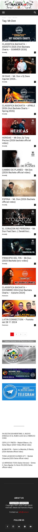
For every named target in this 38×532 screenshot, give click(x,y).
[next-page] (25, 334)
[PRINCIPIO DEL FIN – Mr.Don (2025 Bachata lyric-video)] (19, 246)
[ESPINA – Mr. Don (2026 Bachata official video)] (19, 188)
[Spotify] (25, 527)
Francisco (5, 295)
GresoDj (4, 52)
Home (4, 17)
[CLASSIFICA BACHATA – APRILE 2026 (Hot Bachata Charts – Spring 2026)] (19, 94)
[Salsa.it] (19, 5)
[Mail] (19, 527)
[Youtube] (30, 527)
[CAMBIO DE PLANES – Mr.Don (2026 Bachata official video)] (19, 158)
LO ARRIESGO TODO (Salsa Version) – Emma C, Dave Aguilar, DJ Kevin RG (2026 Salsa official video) (18, 465)
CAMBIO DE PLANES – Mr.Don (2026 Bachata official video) (17, 171)
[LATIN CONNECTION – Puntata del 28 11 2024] (19, 308)
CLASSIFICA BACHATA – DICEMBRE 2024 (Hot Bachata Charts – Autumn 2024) (17, 290)
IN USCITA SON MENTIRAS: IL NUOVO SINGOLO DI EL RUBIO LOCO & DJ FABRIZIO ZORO (18, 436)
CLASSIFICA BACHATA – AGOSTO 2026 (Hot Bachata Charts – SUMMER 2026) (16, 47)
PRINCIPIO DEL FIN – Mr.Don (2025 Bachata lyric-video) (16, 259)
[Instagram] (13, 526)
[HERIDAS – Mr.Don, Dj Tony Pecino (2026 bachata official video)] (19, 126)
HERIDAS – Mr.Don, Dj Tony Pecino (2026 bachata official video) (16, 140)
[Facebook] (7, 527)
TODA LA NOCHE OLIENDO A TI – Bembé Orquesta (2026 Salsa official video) (17, 457)
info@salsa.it (24, 512)
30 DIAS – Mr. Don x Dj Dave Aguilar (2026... (16, 77)
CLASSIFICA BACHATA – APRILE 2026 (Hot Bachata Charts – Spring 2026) (18, 108)
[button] (3, 12)
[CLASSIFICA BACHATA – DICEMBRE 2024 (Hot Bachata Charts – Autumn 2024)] (19, 276)
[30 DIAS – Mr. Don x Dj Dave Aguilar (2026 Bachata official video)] (19, 65)
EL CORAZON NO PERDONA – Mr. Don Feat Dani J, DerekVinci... (19, 230)
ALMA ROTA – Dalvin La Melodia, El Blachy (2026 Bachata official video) (18, 450)
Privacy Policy (14, 503)
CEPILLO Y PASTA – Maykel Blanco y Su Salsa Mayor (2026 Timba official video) (17, 444)
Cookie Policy (24, 503)
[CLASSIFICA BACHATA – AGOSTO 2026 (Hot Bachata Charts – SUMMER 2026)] (19, 33)
